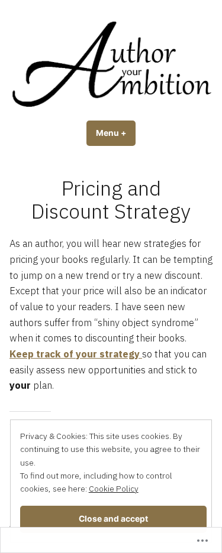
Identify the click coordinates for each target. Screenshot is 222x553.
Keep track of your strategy (75, 353)
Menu (116, 133)
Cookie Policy (114, 488)
